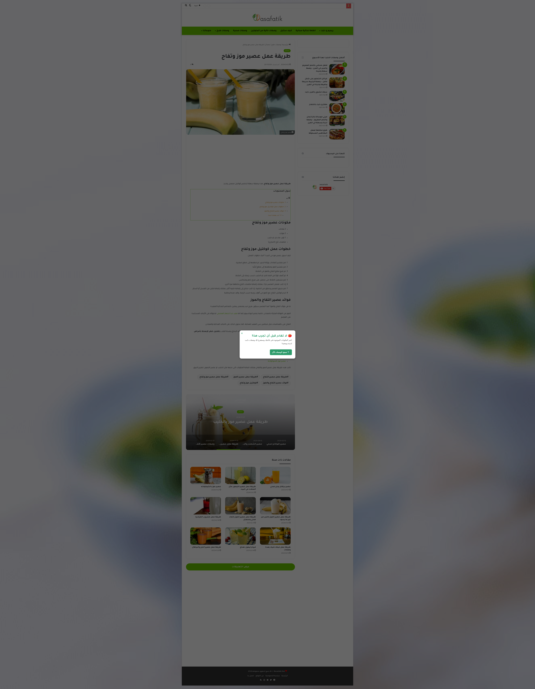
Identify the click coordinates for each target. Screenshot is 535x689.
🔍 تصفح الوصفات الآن (281, 352)
